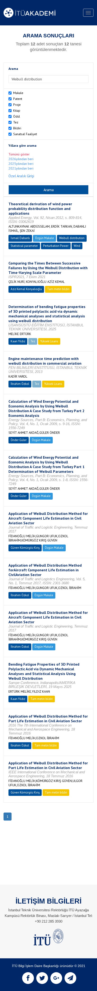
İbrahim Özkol (20, 384)
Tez (15, 122)
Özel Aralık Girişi (21, 176)
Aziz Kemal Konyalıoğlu (26, 289)
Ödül (16, 116)
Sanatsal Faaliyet (25, 134)
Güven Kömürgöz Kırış (25, 548)
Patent (17, 99)
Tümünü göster (19, 154)
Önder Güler (19, 440)
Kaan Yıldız (18, 341)
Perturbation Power (56, 246)
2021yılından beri (20, 168)
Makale (18, 93)
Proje (17, 105)
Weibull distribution (72, 238)
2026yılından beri (20, 159)
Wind (77, 246)
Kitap (16, 110)
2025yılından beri (20, 164)
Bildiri (17, 128)
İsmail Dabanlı (20, 238)
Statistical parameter (24, 246)
